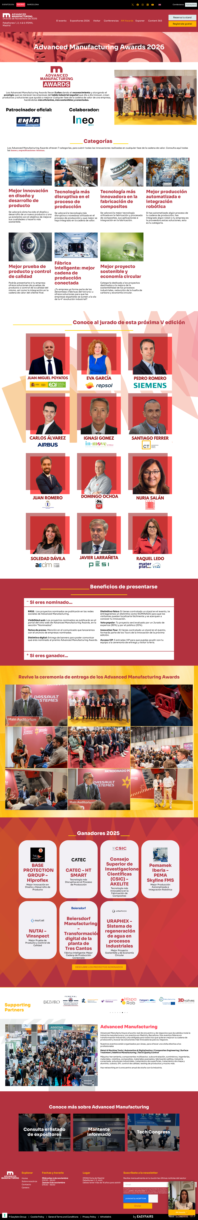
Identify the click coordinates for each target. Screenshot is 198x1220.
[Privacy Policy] (88, 1217)
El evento (61, 20)
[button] (8, 5)
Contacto (26, 1184)
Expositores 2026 (80, 20)
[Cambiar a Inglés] (159, 4)
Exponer (140, 20)
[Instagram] (142, 5)
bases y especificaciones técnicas (27, 150)
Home (25, 1178)
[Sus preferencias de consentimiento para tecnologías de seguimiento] (4, 1215)
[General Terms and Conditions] (62, 1217)
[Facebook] (138, 5)
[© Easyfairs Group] (17, 1217)
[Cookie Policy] (36, 1217)
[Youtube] (152, 5)
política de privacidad (137, 1191)
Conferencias (111, 20)
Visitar (96, 20)
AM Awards (127, 20)
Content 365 (155, 20)
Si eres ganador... (49, 655)
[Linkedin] (147, 5)
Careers (25, 1187)
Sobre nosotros (29, 1181)
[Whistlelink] (104, 1217)
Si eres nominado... (51, 602)
